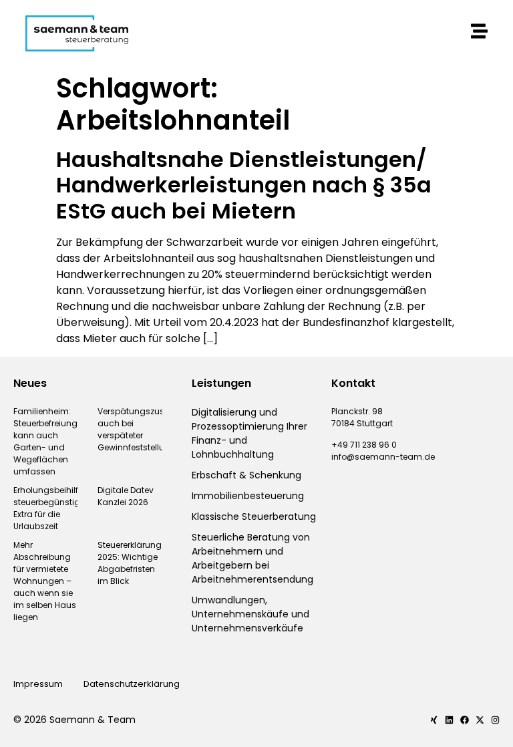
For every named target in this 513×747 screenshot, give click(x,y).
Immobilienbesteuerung (248, 495)
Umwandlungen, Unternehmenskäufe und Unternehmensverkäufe (250, 614)
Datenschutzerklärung (132, 684)
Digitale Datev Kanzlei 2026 (126, 496)
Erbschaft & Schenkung (246, 475)
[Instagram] (495, 720)
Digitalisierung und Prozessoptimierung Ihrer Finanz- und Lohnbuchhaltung (249, 433)
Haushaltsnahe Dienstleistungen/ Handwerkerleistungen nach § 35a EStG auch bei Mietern (244, 185)
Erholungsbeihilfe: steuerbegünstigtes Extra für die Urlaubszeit (52, 508)
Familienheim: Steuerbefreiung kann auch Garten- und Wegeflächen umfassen (45, 441)
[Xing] (434, 720)
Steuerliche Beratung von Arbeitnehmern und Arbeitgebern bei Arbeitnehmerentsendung (252, 558)
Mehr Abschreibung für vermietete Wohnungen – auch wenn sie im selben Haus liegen (44, 581)
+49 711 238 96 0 (364, 444)
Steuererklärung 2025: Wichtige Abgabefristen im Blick (130, 563)
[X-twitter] (480, 720)
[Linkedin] (449, 720)
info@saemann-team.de (383, 456)
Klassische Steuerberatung (254, 516)
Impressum (38, 684)
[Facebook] (464, 720)
